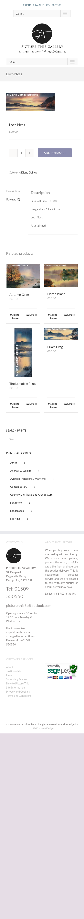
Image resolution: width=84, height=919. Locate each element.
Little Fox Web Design (42, 728)
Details (33, 314)
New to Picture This (17, 683)
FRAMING (38, 5)
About (9, 667)
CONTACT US (53, 5)
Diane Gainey (29, 172)
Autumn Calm (19, 294)
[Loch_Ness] (42, 102)
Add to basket (55, 153)
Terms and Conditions (18, 695)
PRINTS (27, 5)
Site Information (15, 687)
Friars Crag (55, 347)
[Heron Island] (61, 275)
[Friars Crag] (61, 334)
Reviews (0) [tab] (13, 199)
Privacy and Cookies (18, 691)
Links (9, 675)
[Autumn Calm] (23, 276)
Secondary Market (17, 679)
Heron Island (56, 294)
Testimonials (13, 671)
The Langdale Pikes (22, 383)
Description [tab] (13, 191)
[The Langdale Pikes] (23, 352)
